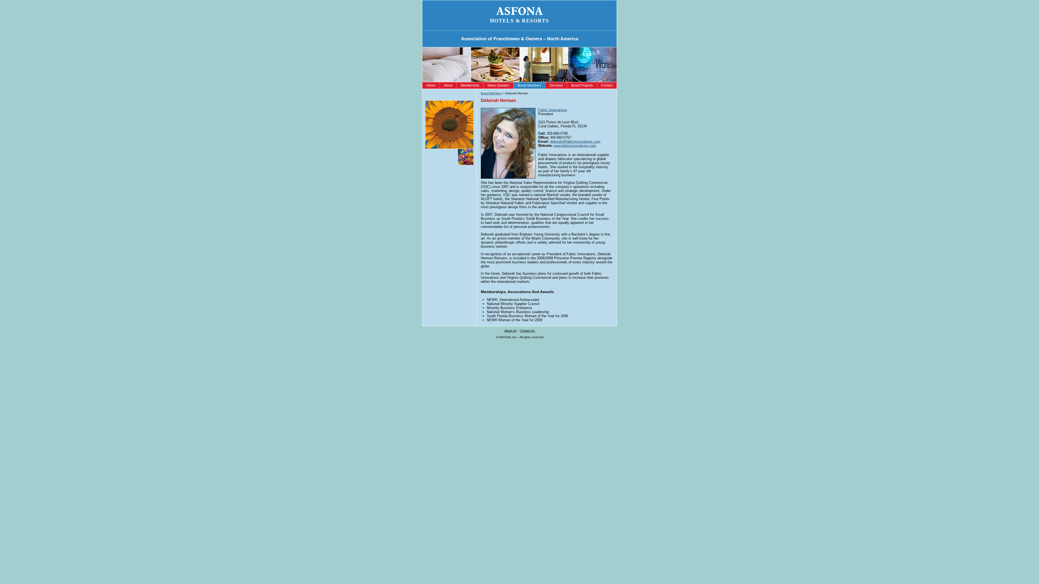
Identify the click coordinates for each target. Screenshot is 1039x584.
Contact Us (527, 330)
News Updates (498, 85)
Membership (470, 85)
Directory (556, 85)
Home (430, 85)
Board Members (529, 85)
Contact (607, 85)
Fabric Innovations (552, 110)
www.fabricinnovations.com (575, 146)
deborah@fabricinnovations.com (575, 142)
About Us (510, 330)
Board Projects (582, 85)
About (448, 85)
